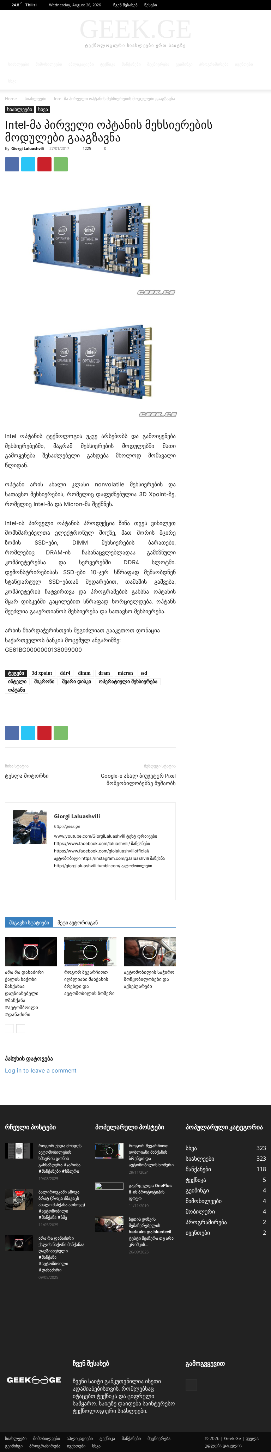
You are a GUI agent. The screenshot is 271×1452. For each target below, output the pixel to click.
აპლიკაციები (81, 64)
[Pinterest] (44, 164)
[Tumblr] (149, 877)
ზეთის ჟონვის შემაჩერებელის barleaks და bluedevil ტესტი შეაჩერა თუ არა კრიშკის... (151, 1232)
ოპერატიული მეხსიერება (128, 681)
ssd (144, 673)
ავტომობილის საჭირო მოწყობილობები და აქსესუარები (149, 979)
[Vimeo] (72, 890)
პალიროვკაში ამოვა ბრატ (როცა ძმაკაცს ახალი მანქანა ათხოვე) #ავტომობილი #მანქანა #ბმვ (61, 1205)
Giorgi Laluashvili (27, 148)
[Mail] (98, 877)
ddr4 (65, 673)
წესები (150, 4)
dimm (84, 673)
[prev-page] (9, 1028)
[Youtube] (85, 890)
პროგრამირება (214, 64)
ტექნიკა (107, 64)
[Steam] (136, 877)
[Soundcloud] (123, 877)
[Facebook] (260, 5)
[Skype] (110, 877)
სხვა (12, 81)
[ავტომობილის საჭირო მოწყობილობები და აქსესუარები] (150, 951)
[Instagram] (72, 877)
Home (11, 99)
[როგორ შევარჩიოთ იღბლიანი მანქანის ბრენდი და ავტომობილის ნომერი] (90, 951)
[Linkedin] (85, 877)
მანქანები (131, 64)
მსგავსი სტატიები (29, 922)
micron (125, 673)
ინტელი (17, 681)
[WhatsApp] (61, 164)
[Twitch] (161, 877)
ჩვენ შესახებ (125, 4)
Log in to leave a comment (41, 1070)
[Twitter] (28, 164)
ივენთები (244, 64)
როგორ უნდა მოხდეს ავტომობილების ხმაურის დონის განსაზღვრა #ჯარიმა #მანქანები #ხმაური (60, 1158)
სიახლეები (18, 64)
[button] (250, 4)
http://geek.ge (67, 826)
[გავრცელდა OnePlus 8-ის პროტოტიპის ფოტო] (109, 1192)
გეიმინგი (184, 64)
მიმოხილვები (49, 64)
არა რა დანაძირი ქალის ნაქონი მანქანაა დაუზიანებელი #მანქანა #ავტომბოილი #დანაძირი (24, 993)
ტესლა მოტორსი (27, 776)
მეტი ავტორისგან (78, 922)
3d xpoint (42, 673)
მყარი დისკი (76, 681)
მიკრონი (44, 681)
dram (104, 673)
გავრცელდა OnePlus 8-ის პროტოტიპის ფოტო (150, 1192)
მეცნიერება (158, 64)
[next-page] (20, 1028)
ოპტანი (16, 690)
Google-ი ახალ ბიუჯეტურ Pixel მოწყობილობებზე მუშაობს (138, 779)
